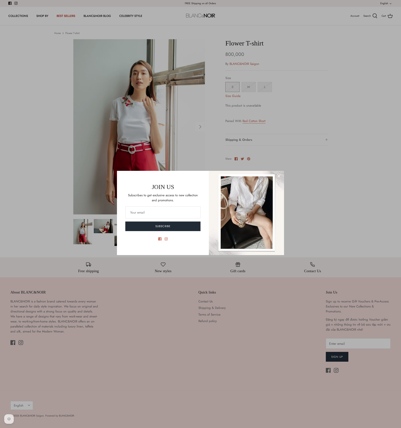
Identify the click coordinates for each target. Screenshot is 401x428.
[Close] (278, 176)
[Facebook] (159, 238)
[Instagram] (166, 238)
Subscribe (162, 226)
